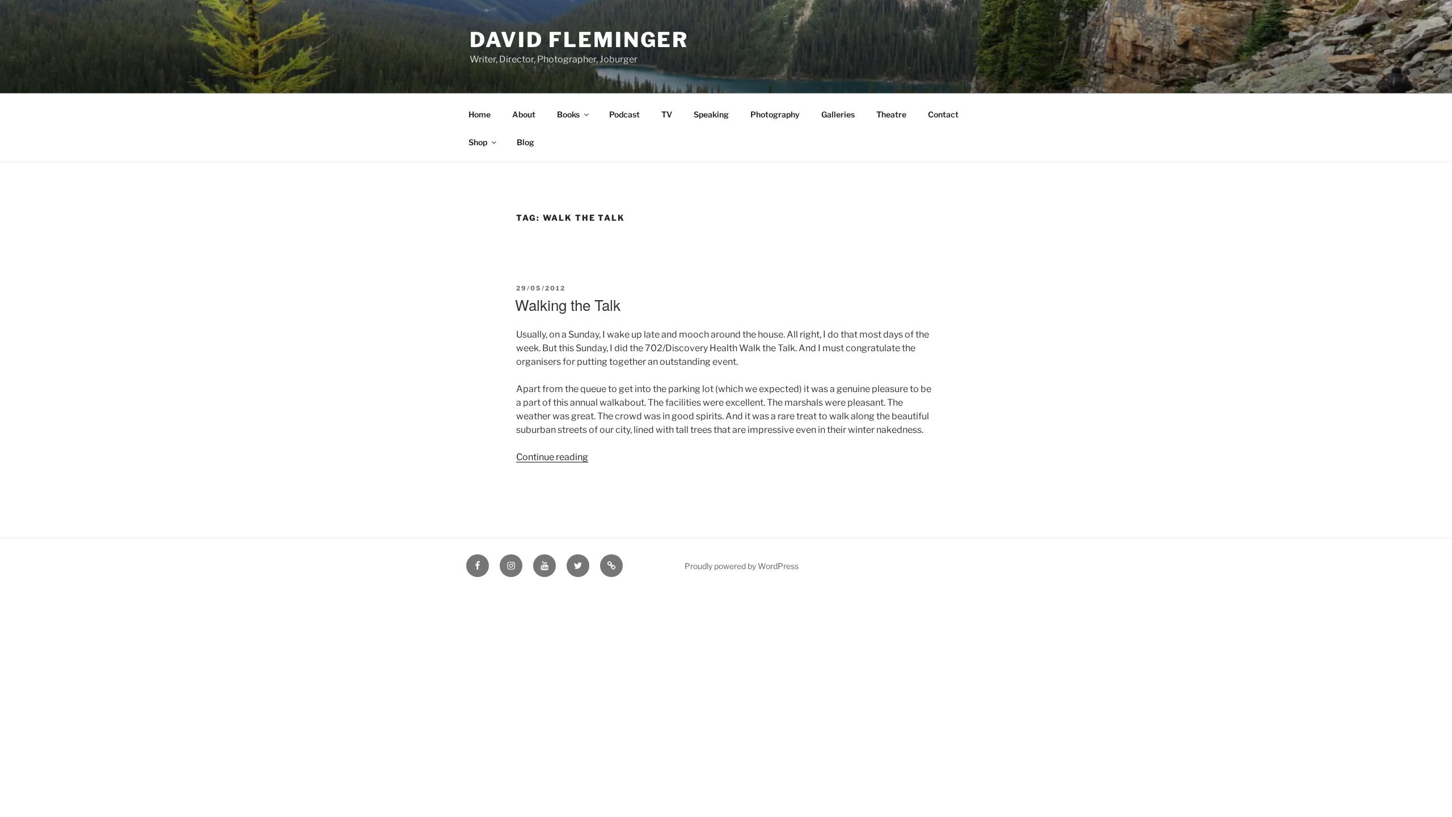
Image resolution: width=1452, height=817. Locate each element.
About (523, 114)
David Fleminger (579, 39)
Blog (525, 142)
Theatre (891, 114)
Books (568, 114)
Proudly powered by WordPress (742, 566)
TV (666, 114)
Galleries (838, 114)
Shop (477, 142)
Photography (775, 114)
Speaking (711, 114)
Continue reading (552, 457)
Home (479, 114)
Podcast (624, 114)
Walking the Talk (568, 304)
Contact (943, 114)
